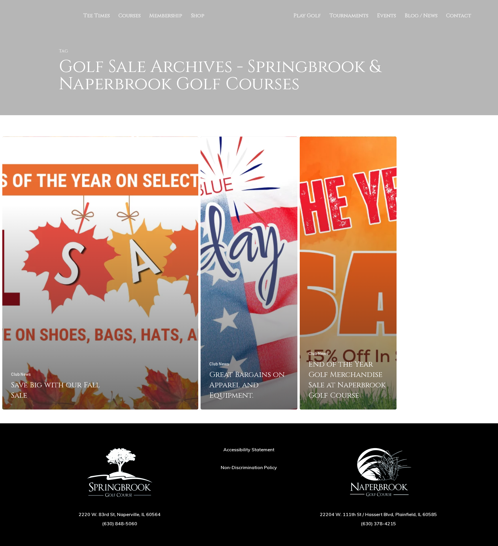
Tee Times (96, 16)
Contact (458, 16)
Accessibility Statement (248, 449)
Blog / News (421, 16)
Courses (129, 16)
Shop (197, 16)
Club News (21, 374)
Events (386, 16)
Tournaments (348, 16)
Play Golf (307, 16)
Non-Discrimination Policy (249, 467)
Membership (165, 16)
